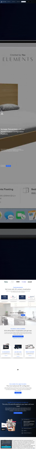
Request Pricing (18, 394)
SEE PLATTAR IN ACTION (18, 336)
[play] (18, 369)
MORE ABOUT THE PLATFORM (18, 338)
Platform (8, 1)
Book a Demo (18, 392)
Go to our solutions (18, 412)
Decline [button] (6, 445)
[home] (3, 1)
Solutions (13, 1)
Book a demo (8, 165)
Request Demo (23, 1)
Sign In (28, 1)
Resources (18, 1)
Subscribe (23, 315)
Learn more (3, 165)
